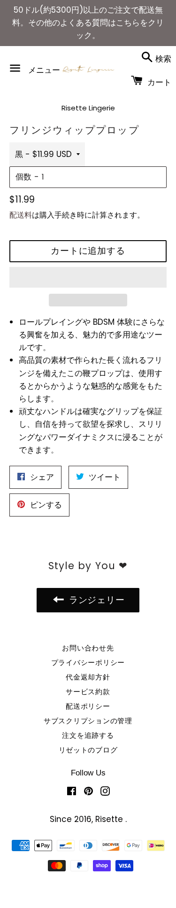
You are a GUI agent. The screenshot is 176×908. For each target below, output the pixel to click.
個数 (23, 176)
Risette (110, 819)
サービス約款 (88, 692)
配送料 (20, 215)
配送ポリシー (88, 706)
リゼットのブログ (88, 750)
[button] (88, 277)
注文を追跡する (88, 735)
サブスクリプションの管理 (88, 721)
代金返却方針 (88, 677)
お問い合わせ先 (88, 648)
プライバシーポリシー (88, 662)
